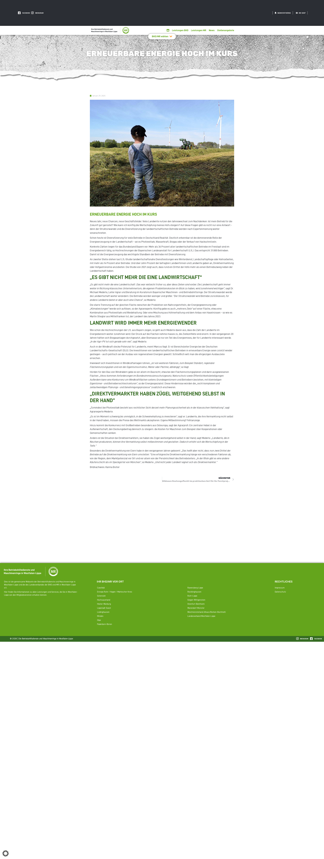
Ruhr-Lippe (192, 596)
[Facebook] (19, 12)
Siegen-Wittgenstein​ (196, 600)
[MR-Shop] (297, 13)
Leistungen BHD (180, 30)
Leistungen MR (198, 30)
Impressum (280, 588)
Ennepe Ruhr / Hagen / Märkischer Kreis (114, 592)
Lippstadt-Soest (104, 608)
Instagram (39, 13)
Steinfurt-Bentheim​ (196, 604)
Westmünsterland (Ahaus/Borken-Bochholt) (206, 612)
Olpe (99, 620)
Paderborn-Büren (104, 624)
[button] (5, 853)
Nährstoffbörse (284, 13)
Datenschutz (280, 592)
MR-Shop (302, 13)
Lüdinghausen (103, 612)
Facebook (26, 13)
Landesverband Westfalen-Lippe (201, 616)
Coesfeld (101, 588)
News (212, 30)
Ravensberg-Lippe (195, 588)
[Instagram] (32, 12)
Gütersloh (101, 596)
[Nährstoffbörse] (276, 13)
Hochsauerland (103, 600)
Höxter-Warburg (104, 604)
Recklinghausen (194, 592)
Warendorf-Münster (196, 608)
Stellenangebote (225, 30)
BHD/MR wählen (160, 36)
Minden (100, 616)
